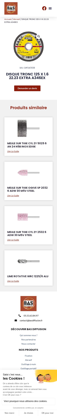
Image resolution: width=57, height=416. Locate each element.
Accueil (7, 19)
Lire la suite (13, 151)
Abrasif (16, 19)
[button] (50, 8)
